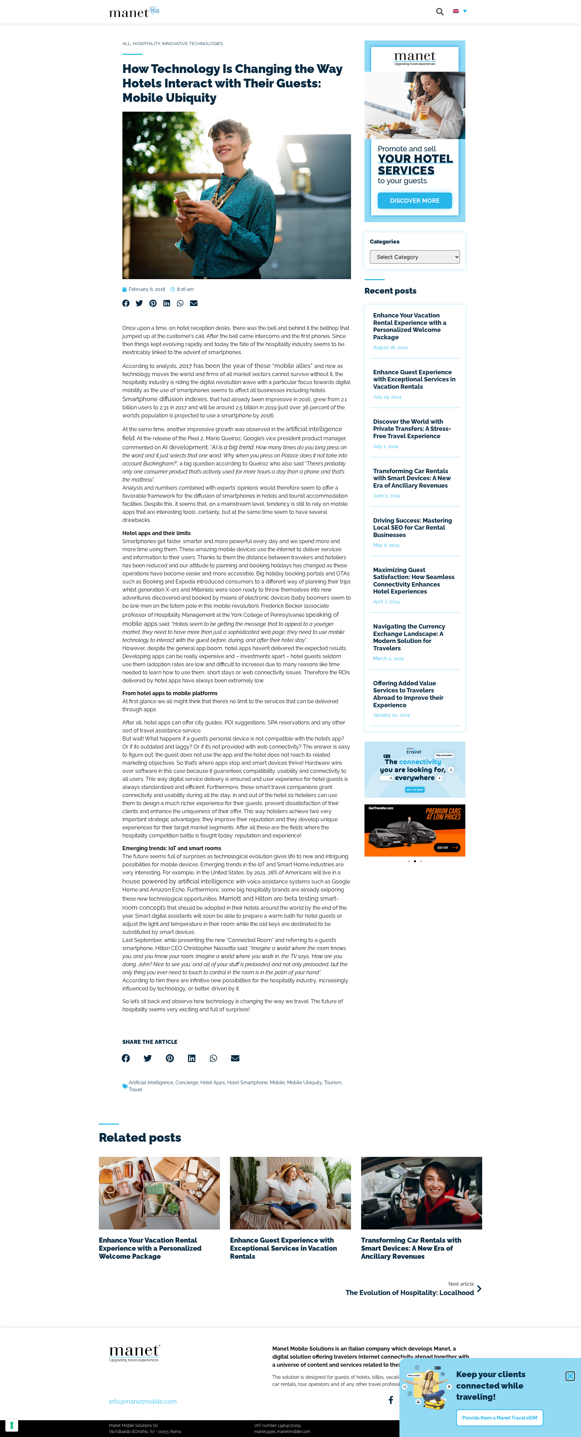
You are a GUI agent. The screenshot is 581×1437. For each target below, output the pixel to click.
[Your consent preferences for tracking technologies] (11, 1425)
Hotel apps (212, 1082)
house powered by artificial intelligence (178, 881)
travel (135, 1089)
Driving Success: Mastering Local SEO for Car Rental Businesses (412, 527)
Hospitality (146, 43)
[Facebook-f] (391, 1400)
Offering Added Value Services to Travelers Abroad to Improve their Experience (408, 694)
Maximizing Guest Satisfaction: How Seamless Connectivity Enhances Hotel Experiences (414, 580)
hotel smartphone (247, 1082)
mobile (277, 1082)
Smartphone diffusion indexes (164, 399)
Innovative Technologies (192, 43)
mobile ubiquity (304, 1082)
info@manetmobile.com (143, 1401)
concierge (187, 1082)
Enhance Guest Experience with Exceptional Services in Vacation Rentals (414, 379)
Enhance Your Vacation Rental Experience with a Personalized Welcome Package (410, 326)
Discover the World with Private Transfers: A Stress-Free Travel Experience (412, 429)
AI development (185, 447)
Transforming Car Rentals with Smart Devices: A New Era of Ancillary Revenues (412, 478)
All (126, 43)
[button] (440, 11)
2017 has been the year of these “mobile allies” (246, 365)
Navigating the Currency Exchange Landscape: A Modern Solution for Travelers (409, 637)
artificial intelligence (151, 1082)
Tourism (332, 1082)
